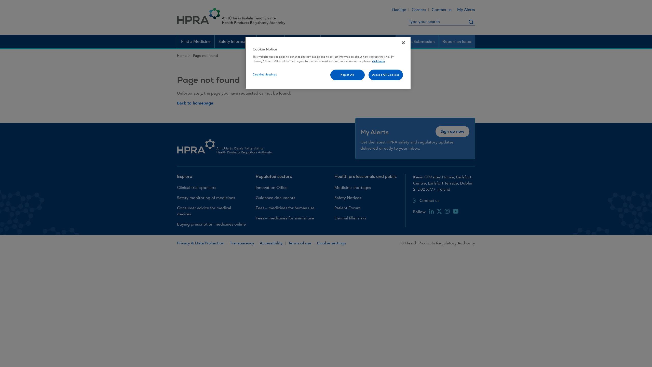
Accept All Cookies (385, 74)
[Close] (403, 42)
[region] (328, 63)
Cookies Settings (265, 74)
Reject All (347, 74)
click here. (378, 61)
